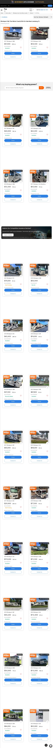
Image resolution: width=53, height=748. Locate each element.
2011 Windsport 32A (9, 500)
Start (41, 87)
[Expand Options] (21, 39)
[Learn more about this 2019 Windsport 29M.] (39, 493)
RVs (9, 5)
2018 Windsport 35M (36, 278)
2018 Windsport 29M (9, 184)
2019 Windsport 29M (36, 500)
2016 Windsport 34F (9, 612)
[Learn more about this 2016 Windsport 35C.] (13, 326)
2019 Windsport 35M (9, 723)
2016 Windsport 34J (36, 445)
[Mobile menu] (1, 10)
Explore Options (8, 235)
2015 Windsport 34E (36, 128)
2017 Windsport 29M (9, 41)
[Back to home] (5, 10)
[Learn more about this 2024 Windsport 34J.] (13, 548)
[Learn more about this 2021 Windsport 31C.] (13, 270)
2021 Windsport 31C (9, 278)
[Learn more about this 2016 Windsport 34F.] (13, 604)
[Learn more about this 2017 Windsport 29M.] (13, 33)
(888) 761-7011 (44, 9)
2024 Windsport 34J (9, 556)
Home (2, 12)
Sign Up (50, 5)
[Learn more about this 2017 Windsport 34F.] (13, 120)
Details (13, 53)
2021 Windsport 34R (36, 389)
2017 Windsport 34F (9, 128)
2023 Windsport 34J (36, 612)
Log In (44, 5)
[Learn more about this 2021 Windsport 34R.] (39, 381)
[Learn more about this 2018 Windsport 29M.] (13, 176)
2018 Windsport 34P (36, 333)
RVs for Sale (8, 12)
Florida (31, 12)
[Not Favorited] (21, 47)
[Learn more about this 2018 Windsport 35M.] (39, 270)
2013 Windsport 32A (36, 41)
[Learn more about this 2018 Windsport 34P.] (39, 326)
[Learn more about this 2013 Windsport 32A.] (39, 33)
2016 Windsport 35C (9, 333)
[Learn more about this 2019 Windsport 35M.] (13, 715)
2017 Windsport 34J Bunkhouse (38, 184)
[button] (46, 745)
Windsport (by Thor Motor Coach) (20, 12)
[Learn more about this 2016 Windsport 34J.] (39, 437)
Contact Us (13, 56)
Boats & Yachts (4, 5)
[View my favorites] (51, 10)
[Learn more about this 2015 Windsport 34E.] (39, 120)
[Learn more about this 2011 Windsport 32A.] (13, 493)
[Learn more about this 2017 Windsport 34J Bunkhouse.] (39, 176)
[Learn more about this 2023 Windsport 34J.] (39, 604)
